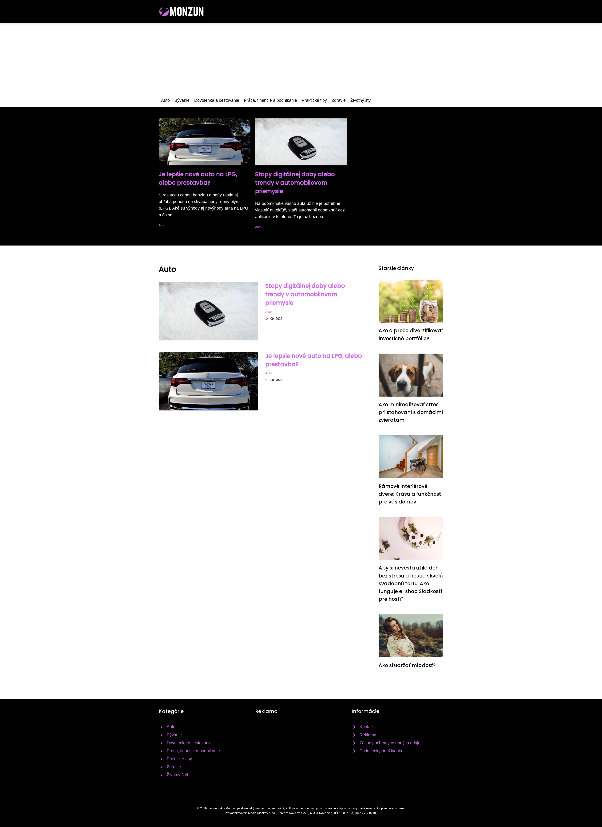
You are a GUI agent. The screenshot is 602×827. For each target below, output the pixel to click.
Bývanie (182, 100)
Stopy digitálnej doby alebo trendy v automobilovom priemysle (295, 182)
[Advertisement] (301, 58)
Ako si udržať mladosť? (407, 665)
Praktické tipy (314, 100)
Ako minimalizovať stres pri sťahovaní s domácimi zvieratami (411, 412)
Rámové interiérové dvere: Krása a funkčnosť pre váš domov (410, 494)
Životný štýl (361, 100)
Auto (165, 100)
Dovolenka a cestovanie (216, 100)
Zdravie (339, 100)
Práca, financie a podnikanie (270, 100)
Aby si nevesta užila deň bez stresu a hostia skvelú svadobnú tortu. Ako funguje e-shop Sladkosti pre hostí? (411, 583)
